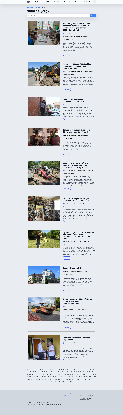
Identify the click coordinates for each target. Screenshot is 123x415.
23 (70, 369)
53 (69, 371)
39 (37, 371)
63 (92, 371)
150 (57, 381)
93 (90, 374)
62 (90, 371)
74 (47, 374)
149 (55, 381)
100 (37, 376)
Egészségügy (57, 1)
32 (90, 369)
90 (84, 374)
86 (75, 374)
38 (35, 371)
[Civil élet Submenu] (40, 2)
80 (61, 374)
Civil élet (37, 1)
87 (77, 374)
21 (65, 369)
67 (32, 374)
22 (67, 369)
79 (59, 374)
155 (71, 381)
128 (42, 379)
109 (62, 376)
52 (67, 371)
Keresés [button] (93, 15)
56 (76, 371)
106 (53, 376)
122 (95, 376)
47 (55, 371)
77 (54, 374)
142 (80, 379)
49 (60, 371)
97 (30, 376)
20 (63, 369)
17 (57, 369)
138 (70, 379)
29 (84, 369)
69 (36, 374)
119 (87, 376)
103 (45, 376)
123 (29, 379)
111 (66, 376)
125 (34, 379)
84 (70, 374)
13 (48, 369)
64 (94, 371)
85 (72, 374)
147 (94, 379)
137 (67, 379)
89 (81, 374)
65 (27, 374)
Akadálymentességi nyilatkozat (67, 394)
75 (50, 374)
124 (31, 379)
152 (63, 381)
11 (44, 369)
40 (40, 371)
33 (93, 369)
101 (40, 376)
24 (72, 369)
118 (84, 376)
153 (65, 381)
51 (64, 371)
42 (44, 371)
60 (85, 371)
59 (83, 371)
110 (64, 376)
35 (28, 371)
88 (79, 374)
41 (42, 371)
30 (86, 369)
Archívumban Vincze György (34, 7)
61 (87, 371)
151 (60, 381)
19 (61, 369)
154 (68, 381)
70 (39, 374)
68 (34, 374)
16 (54, 369)
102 (42, 376)
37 (33, 371)
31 (88, 369)
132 (53, 379)
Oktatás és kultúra (46, 1)
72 (43, 374)
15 (52, 369)
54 (71, 371)
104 (48, 376)
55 (74, 371)
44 (49, 371)
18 (59, 369)
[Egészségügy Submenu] (61, 2)
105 (51, 376)
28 (81, 369)
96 (27, 376)
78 (56, 374)
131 (50, 379)
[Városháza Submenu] (81, 2)
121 (92, 376)
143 (83, 379)
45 (51, 371)
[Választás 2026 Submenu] (91, 2)
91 (86, 374)
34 (95, 369)
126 (37, 379)
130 (48, 379)
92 (88, 374)
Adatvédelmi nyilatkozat (33, 394)
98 (32, 376)
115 (77, 376)
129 (45, 379)
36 (30, 371)
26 (77, 369)
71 (41, 374)
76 (52, 374)
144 (86, 379)
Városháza (77, 1)
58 (81, 371)
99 (34, 376)
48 (58, 371)
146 (91, 379)
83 (68, 374)
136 (64, 379)
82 (65, 374)
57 (78, 371)
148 (52, 381)
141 (78, 379)
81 (63, 374)
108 (59, 376)
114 (74, 376)
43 (46, 371)
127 (40, 379)
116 (79, 376)
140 (75, 379)
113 (72, 376)
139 (72, 379)
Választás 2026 (87, 1)
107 (56, 376)
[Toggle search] (94, 1)
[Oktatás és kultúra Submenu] (51, 2)
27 (79, 369)
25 (74, 369)
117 (82, 376)
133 (56, 379)
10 (42, 369)
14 (50, 369)
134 (59, 379)
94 (93, 374)
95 (95, 374)
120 (90, 376)
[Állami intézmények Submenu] (73, 2)
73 (45, 374)
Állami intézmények (68, 1)
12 (46, 369)
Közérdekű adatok (49, 394)
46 (53, 371)
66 (30, 374)
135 (61, 379)
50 (62, 371)
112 (69, 376)
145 (89, 379)
